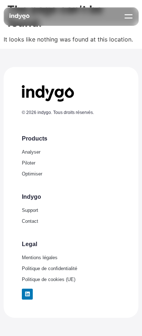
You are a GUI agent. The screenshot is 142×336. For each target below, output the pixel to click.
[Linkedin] (27, 294)
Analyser (31, 152)
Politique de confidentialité (49, 268)
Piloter (28, 163)
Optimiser (32, 174)
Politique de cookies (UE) (48, 279)
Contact (30, 221)
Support (30, 210)
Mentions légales (40, 257)
